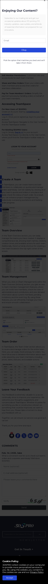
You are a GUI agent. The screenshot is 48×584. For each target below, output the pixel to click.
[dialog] (24, 292)
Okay (24, 50)
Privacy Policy (37, 572)
